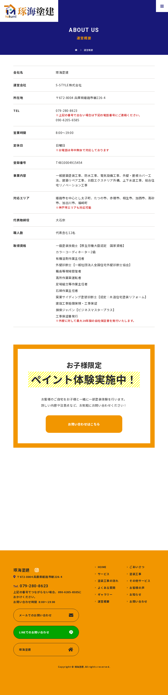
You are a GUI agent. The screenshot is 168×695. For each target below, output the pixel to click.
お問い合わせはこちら (84, 424)
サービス (104, 574)
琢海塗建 (25, 649)
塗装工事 (135, 574)
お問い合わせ (138, 601)
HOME (102, 567)
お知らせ (135, 594)
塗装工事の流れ (108, 580)
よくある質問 (107, 587)
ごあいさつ (137, 567)
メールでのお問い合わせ (35, 615)
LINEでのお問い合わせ (34, 632)
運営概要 (104, 601)
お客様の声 (137, 587)
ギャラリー (105, 594)
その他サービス (140, 580)
